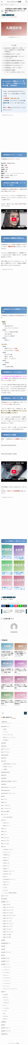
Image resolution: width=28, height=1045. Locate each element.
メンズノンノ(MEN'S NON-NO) (9, 892)
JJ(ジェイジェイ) (7, 852)
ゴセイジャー (6, 975)
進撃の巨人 (5, 1034)
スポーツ (5, 820)
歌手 (4, 1025)
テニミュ (5, 834)
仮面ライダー (6, 901)
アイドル (5, 799)
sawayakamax (14, 632)
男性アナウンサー (7, 1030)
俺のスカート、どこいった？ (9, 737)
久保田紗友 (11, 599)
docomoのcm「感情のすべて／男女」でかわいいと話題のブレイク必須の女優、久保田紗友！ (14, 49)
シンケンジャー (6, 980)
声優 (4, 946)
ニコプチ (5, 887)
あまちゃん (5, 997)
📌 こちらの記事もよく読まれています (16, 72)
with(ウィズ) (5, 884)
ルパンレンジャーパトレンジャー (10, 988)
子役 (4, 955)
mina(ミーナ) (6, 857)
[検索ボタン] (26, 1)
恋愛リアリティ (6, 961)
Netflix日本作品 (6, 772)
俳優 (4, 940)
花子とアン (5, 1019)
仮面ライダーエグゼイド (8, 912)
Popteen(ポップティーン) (8, 871)
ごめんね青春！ (6, 811)
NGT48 (4, 775)
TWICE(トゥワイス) (7, 766)
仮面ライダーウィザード (8, 910)
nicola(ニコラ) (6, 863)
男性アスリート (6, 825)
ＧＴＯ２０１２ (6, 749)
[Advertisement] (14, 134)
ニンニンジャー (6, 986)
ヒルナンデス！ (6, 840)
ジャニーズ (5, 814)
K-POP (4, 761)
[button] (3, 606)
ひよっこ (5, 1005)
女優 (14, 597)
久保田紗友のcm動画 (9, 70)
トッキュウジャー (7, 983)
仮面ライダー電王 (7, 937)
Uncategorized (6, 790)
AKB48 (4, 743)
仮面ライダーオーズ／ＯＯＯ (9, 915)
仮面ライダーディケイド (8, 923)
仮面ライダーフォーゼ (8, 931)
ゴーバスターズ (6, 972)
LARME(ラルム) (6, 854)
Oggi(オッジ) (6, 868)
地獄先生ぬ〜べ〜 (7, 943)
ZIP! (4, 796)
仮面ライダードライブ (8, 926)
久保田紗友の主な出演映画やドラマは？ (14, 63)
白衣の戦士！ (6, 740)
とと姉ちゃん (6, 1002)
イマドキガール (6, 805)
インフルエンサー (7, 808)
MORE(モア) (6, 860)
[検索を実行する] (25, 713)
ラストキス (5, 895)
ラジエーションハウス (8, 734)
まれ (4, 1013)
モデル (4, 846)
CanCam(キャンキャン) (8, 849)
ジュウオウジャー (7, 977)
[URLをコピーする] (25, 606)
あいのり (5, 802)
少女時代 (5, 769)
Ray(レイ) (5, 876)
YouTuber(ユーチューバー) (9, 793)
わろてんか (5, 1016)
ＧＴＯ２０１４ (6, 752)
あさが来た (5, 994)
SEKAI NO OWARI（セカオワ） (10, 781)
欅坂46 (4, 1021)
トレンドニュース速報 (14, 1)
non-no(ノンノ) (6, 865)
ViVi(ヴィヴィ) (6, 882)
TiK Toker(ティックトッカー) (9, 787)
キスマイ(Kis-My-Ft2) (7, 817)
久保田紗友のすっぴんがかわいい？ (13, 65)
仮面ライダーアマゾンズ (8, 907)
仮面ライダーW (6, 904)
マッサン (5, 1010)
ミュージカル (6, 843)
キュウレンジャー (7, 967)
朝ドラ (4, 597)
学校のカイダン (6, 958)
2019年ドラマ (6, 726)
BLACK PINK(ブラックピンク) (9, 763)
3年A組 (4, 729)
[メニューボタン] (1, 1)
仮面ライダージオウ (7, 921)
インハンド (5, 731)
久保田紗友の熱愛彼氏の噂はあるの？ (14, 60)
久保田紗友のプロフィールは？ (12, 54)
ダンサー (5, 831)
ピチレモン (5, 890)
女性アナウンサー (7, 952)
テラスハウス (6, 837)
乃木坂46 (5, 898)
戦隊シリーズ (6, 964)
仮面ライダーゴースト (8, 918)
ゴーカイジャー (6, 969)
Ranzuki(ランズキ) (7, 873)
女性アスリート (6, 822)
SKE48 (4, 784)
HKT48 (4, 758)
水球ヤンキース (6, 1027)
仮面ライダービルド (7, 929)
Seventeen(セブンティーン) (9, 879)
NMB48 (4, 778)
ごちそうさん (6, 1000)
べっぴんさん (9, 597)
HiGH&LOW (5, 755)
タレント (5, 828)
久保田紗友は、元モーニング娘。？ (13, 67)
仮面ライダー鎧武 (7, 934)
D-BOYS (5, 746)
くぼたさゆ (5, 599)
